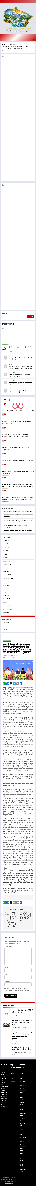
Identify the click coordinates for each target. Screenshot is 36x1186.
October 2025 (7, 575)
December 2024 (7, 609)
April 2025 (6, 595)
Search (4, 313)
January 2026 (7, 564)
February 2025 (7, 602)
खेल (4, 626)
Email (6, 974)
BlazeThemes (9, 1183)
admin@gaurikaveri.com (11, 655)
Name (6, 967)
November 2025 (7, 571)
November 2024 (7, 612)
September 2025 (8, 578)
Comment (8, 947)
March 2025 (6, 599)
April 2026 (6, 554)
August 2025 (6, 582)
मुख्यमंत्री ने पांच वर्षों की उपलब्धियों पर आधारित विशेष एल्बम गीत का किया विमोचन (22, 1022)
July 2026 (6, 544)
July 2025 (6, 585)
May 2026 (6, 551)
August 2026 (6, 540)
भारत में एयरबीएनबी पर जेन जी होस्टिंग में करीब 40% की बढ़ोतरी (18, 411)
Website (7, 981)
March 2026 (6, 557)
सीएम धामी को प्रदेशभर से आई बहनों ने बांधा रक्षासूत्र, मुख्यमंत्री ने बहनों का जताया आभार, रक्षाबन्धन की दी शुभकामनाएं (21, 368)
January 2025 (7, 606)
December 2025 (7, 568)
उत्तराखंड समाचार (7, 640)
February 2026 (7, 561)
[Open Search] (31, 39)
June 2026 (6, 547)
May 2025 (6, 592)
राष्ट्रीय (5, 629)
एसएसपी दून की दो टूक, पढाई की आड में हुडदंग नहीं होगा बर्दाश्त (17, 460)
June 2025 (6, 588)
